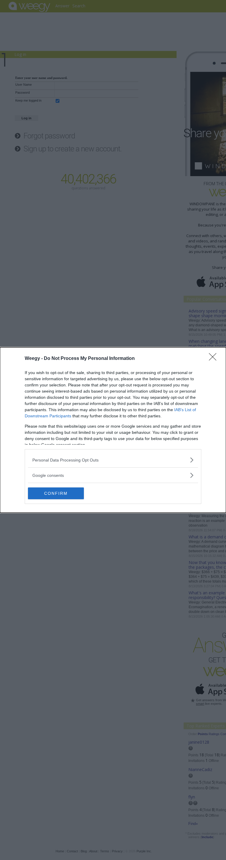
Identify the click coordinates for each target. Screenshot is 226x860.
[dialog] (113, 430)
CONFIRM (56, 493)
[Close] (214, 358)
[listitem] (113, 460)
